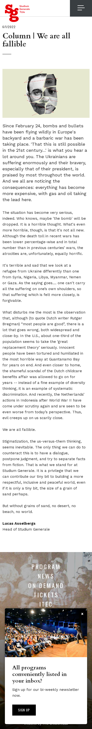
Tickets (46, 594)
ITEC (46, 603)
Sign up (24, 709)
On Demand (46, 585)
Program (46, 566)
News (46, 575)
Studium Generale (17, 13)
